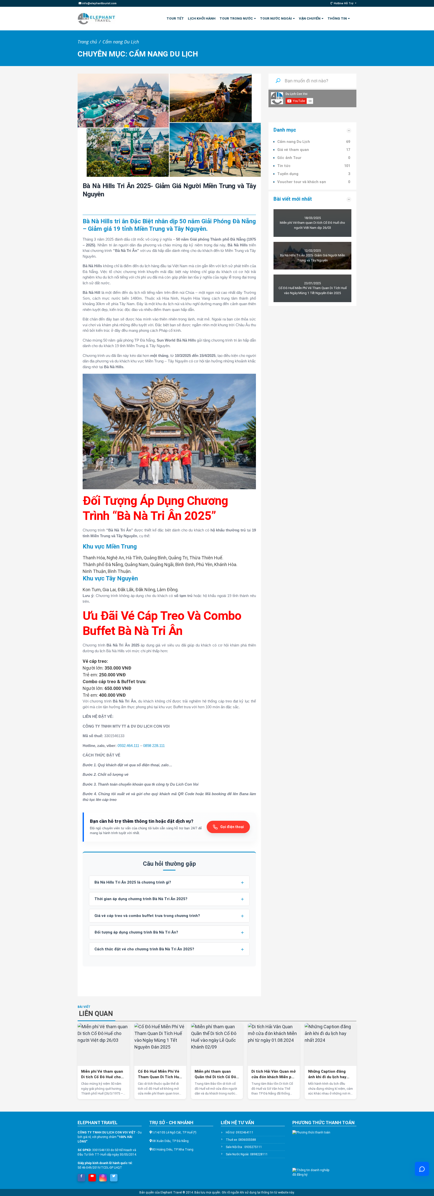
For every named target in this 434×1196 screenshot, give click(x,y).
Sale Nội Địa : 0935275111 (244, 1147)
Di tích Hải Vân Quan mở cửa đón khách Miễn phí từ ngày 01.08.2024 (273, 1074)
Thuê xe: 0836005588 (241, 1139)
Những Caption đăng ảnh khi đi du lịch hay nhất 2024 (327, 1074)
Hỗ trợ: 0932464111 (239, 1132)
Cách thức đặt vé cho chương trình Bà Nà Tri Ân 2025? (144, 949)
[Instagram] (102, 1176)
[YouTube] (92, 1176)
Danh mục (285, 130)
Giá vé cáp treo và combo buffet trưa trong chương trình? (147, 915)
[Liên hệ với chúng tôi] (422, 1169)
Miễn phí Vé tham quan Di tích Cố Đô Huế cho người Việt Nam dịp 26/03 (102, 1074)
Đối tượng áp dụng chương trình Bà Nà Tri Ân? (136, 932)
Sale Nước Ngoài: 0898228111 (247, 1154)
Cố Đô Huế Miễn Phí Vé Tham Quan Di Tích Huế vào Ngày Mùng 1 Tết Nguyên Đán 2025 (159, 1074)
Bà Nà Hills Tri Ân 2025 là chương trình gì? (132, 882)
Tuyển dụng (287, 174)
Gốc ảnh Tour (289, 157)
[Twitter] (113, 1176)
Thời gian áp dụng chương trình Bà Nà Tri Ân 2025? (140, 899)
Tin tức (284, 166)
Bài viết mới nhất (293, 199)
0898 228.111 (154, 745)
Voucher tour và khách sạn (301, 182)
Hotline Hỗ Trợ (343, 3)
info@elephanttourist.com (99, 3)
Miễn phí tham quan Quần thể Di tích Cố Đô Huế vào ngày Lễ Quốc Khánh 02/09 (215, 1074)
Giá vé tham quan (293, 149)
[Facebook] (81, 1176)
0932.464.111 (128, 745)
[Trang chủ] (96, 18)
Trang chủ (87, 42)
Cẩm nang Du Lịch (120, 42)
